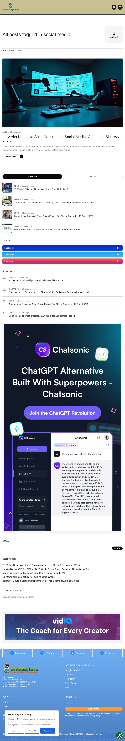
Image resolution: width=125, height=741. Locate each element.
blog (4, 132)
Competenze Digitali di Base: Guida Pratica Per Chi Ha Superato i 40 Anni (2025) (53, 216)
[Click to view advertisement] (62, 627)
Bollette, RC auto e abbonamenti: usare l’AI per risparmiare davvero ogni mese (40, 581)
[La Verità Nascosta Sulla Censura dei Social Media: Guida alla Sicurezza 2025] (62, 93)
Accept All (48, 731)
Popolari (32, 177)
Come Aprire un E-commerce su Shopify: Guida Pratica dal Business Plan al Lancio (54, 202)
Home (5, 51)
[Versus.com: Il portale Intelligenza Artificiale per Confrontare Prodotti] (7, 228)
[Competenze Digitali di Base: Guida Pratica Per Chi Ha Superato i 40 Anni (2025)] (7, 214)
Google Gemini (72, 670)
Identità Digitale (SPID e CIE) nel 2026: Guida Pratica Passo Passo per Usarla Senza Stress (47, 569)
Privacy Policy (94, 716)
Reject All (32, 731)
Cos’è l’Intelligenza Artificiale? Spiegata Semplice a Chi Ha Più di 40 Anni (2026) (41, 565)
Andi (67, 687)
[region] (32, 723)
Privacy (6, 706)
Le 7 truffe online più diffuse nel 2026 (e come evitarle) (28, 577)
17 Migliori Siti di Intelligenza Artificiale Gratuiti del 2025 (41, 189)
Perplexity (70, 679)
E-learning (14, 289)
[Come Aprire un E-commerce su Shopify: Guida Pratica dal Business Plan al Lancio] (7, 201)
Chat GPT (70, 674)
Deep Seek (70, 683)
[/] (114, 7)
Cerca (117, 548)
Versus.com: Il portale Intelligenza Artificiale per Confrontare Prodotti (47, 229)
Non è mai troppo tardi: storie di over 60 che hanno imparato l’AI (33, 573)
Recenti (92, 177)
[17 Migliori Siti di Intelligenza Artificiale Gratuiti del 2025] (7, 188)
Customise (16, 731)
